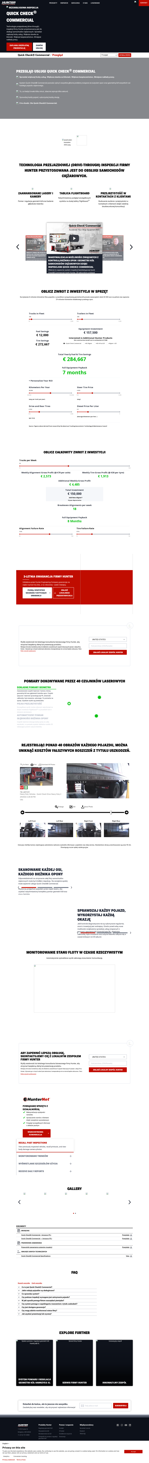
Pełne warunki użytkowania (28, 651)
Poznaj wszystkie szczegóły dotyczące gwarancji (36, 593)
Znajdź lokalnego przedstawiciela (64, 593)
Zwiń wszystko (37, 1283)
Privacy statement (8, 1460)
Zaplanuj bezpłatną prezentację (19, 46)
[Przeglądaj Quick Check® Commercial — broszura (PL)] (131, 1238)
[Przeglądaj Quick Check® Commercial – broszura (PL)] (131, 1235)
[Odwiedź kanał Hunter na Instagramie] (122, 1425)
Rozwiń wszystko (24, 1283)
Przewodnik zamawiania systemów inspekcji (36, 1247)
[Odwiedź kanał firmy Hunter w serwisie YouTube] (126, 1425)
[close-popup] (146, 1443)
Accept (133, 1451)
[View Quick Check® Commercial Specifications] (131, 1256)
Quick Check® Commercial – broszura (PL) (36, 1235)
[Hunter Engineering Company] (9, 3)
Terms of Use (21, 1460)
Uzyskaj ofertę (124, 55)
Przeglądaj (125, 1235)
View (127, 1256)
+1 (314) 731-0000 (23, 1435)
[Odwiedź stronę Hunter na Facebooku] (118, 1425)
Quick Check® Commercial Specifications (35, 1256)
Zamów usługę (39, 46)
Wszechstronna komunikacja (35, 1133)
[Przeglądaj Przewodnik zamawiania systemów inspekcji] (131, 1247)
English (5, 1443)
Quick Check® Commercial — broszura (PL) (36, 1239)
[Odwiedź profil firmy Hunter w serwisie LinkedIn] (130, 1425)
